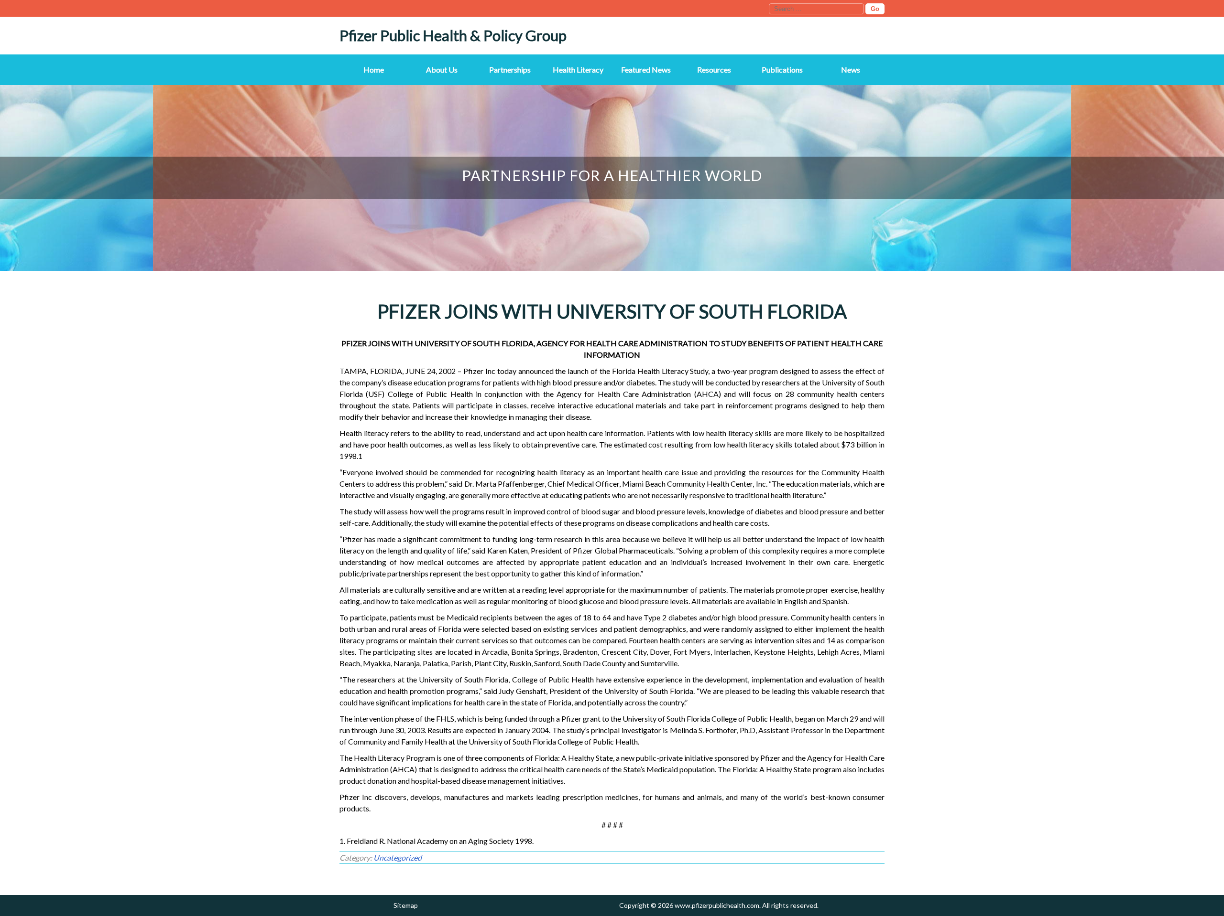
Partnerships (510, 69)
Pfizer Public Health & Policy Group (453, 35)
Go (875, 8)
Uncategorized (397, 857)
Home (373, 69)
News (850, 69)
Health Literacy (578, 69)
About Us (442, 69)
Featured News (646, 69)
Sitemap (405, 905)
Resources (714, 69)
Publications (782, 69)
